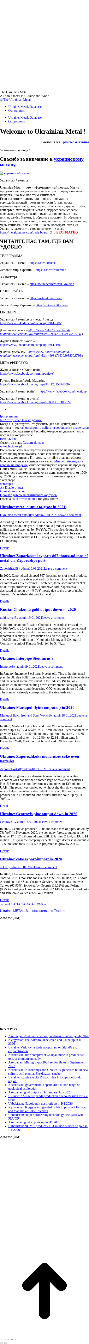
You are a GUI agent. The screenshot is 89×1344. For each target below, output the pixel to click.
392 (20, 904)
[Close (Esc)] (1, 1339)
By (36, 515)
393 (25, 904)
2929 (39, 904)
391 (15, 904)
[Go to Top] (44, 1334)
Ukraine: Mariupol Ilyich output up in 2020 (37, 707)
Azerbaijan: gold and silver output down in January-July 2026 (48, 1036)
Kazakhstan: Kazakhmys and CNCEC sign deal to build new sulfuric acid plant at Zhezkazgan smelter (48, 1071)
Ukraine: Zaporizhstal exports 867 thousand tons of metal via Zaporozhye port (44, 558)
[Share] (5, 1339)
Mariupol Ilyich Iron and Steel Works (24, 715)
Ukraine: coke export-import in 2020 (31, 859)
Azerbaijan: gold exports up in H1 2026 (34, 1122)
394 (30, 904)
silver (10, 617)
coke (3, 867)
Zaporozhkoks (9, 769)
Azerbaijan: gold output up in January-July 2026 (39, 1092)
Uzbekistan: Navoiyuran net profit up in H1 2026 (40, 1103)
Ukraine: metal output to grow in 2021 (33, 507)
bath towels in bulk (24, 499)
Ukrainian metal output (15, 515)
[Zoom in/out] (14, 1339)
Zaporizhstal (8, 568)
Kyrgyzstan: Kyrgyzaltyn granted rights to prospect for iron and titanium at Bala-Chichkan (47, 1109)
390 (10, 904)
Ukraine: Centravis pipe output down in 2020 (38, 814)
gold (3, 617)
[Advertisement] (44, 44)
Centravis (6, 822)
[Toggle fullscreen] (10, 1339)
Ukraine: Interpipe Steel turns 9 (27, 658)
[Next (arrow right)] (5, 1343)
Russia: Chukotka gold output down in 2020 (38, 609)
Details (4, 548)
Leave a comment (69, 515)
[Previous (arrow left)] (1, 1343)
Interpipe (6, 666)
